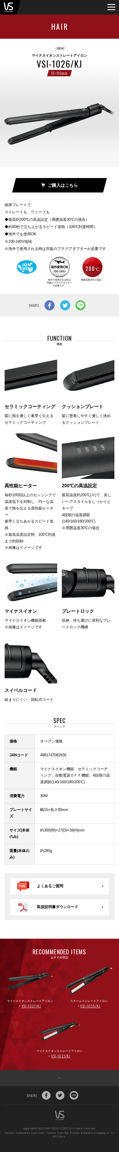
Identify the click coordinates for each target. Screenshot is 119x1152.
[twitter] (65, 305)
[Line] (80, 305)
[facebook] (49, 305)
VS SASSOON (8, 7)
